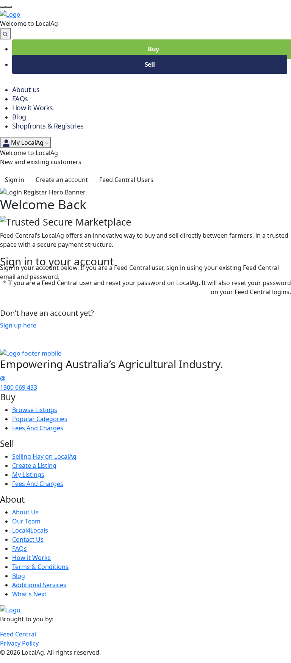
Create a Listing (34, 465)
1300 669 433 (18, 387)
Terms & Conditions (40, 567)
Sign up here (18, 325)
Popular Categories (39, 419)
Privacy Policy (19, 643)
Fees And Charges (37, 428)
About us (26, 89)
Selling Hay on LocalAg (44, 456)
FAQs (20, 98)
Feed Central (18, 634)
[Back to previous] (3, 7)
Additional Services (39, 585)
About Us (25, 512)
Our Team (26, 521)
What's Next (29, 594)
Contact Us (28, 539)
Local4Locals (30, 530)
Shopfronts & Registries (48, 125)
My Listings (28, 474)
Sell (150, 64)
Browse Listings (34, 410)
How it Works (32, 107)
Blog (19, 116)
